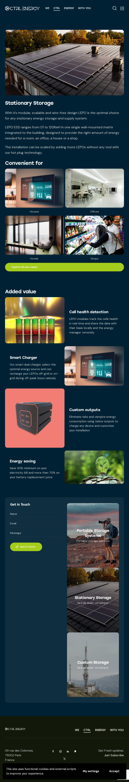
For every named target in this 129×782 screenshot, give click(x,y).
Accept (114, 771)
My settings (91, 771)
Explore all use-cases (24, 267)
